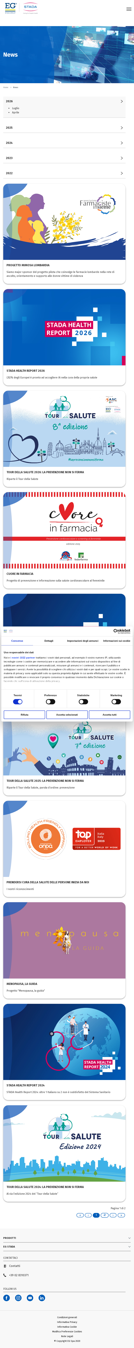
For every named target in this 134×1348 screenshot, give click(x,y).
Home (6, 87)
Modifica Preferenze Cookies (67, 1331)
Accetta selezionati (67, 714)
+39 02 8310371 (19, 1275)
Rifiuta (24, 714)
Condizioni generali (67, 1317)
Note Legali (67, 1336)
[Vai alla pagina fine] (121, 1215)
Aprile (15, 112)
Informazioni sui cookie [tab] (116, 640)
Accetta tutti (110, 714)
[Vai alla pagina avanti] (113, 1215)
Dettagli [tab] (48, 640)
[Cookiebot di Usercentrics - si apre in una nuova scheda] (116, 631)
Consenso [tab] (17, 640)
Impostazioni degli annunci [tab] (82, 640)
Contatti (14, 1266)
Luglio (15, 108)
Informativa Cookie (67, 1326)
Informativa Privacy (67, 1322)
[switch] (50, 701)
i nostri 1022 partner (22, 657)
